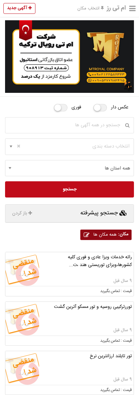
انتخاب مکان (89, 8)
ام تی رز (116, 8)
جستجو (70, 189)
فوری (76, 107)
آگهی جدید (17, 8)
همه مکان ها (110, 234)
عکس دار (120, 107)
